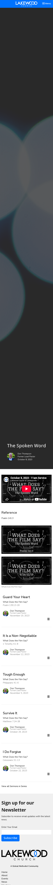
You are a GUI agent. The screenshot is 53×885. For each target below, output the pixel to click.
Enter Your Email (9, 827)
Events (4, 878)
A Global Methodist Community (24, 866)
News (4, 881)
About (4, 875)
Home (4, 872)
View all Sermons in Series (14, 786)
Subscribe (10, 838)
